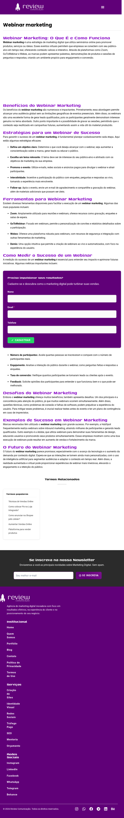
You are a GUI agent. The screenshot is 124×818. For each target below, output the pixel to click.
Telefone (12, 322)
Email (11, 307)
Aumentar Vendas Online (20, 524)
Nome (11, 291)
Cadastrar (20, 340)
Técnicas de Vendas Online (20, 501)
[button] (102, 7)
